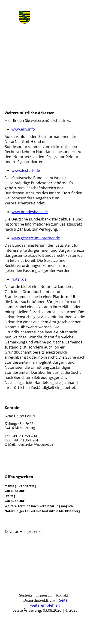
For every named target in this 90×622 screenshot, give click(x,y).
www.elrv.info (23, 129)
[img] (45, 17)
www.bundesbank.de (30, 211)
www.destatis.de (26, 170)
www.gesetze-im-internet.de (36, 237)
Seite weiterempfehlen (49, 603)
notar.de (19, 279)
